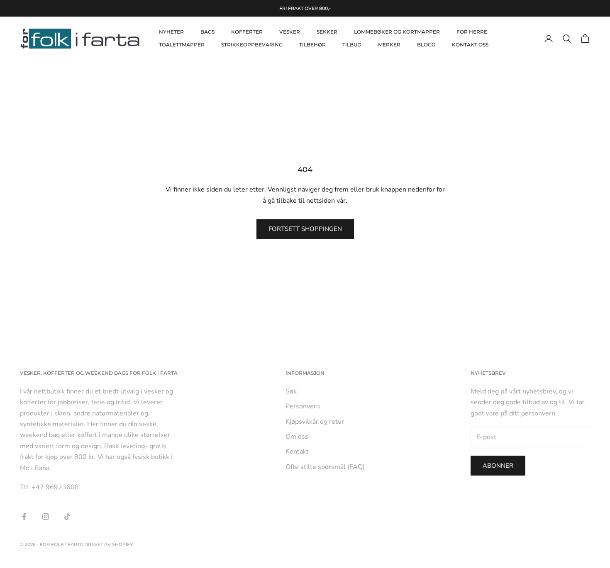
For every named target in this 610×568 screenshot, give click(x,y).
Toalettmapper (182, 44)
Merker (389, 44)
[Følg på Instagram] (45, 516)
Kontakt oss (470, 44)
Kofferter (247, 32)
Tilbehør (312, 44)
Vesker (289, 32)
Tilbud (351, 44)
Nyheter (171, 32)
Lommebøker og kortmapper (397, 32)
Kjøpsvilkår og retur (314, 421)
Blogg (426, 44)
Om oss (296, 436)
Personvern (302, 406)
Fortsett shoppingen (305, 229)
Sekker (327, 32)
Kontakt (297, 451)
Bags (207, 32)
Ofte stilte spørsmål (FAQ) (325, 466)
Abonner (498, 465)
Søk (291, 391)
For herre (471, 32)
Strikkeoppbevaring (252, 44)
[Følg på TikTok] (67, 516)
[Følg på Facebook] (24, 516)
